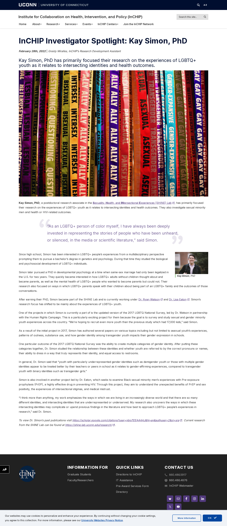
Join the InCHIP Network (138, 24)
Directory (122, 491)
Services (70, 24)
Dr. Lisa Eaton (177, 299)
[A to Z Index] (205, 5)
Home (22, 24)
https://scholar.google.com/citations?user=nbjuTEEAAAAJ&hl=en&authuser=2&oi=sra (125, 420)
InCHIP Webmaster (181, 485)
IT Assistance (124, 480)
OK (210, 518)
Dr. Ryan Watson (149, 299)
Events (87, 24)
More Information (187, 518)
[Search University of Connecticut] (198, 5)
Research (52, 24)
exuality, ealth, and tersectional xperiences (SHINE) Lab (132, 202)
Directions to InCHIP (129, 474)
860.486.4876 (178, 480)
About (36, 24)
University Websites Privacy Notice (102, 520)
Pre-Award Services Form (132, 486)
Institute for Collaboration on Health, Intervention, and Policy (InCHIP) (80, 16)
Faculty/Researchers (80, 480)
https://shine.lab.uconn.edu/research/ (88, 425)
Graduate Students (79, 474)
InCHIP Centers (107, 24)
